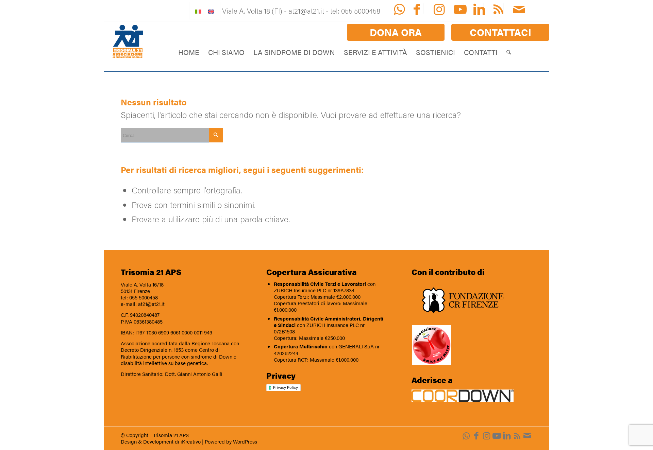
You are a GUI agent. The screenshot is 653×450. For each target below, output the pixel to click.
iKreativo (191, 441)
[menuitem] (396, 32)
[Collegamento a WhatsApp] (466, 435)
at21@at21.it (151, 304)
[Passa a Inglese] (211, 10)
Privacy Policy (285, 387)
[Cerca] (508, 52)
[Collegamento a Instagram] (486, 435)
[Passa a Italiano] (198, 10)
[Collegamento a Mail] (527, 435)
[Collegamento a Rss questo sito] (517, 435)
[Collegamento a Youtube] (496, 435)
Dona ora (396, 32)
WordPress (245, 441)
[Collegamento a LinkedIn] (507, 435)
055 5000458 (143, 297)
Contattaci (500, 32)
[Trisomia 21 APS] (128, 42)
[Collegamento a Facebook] (476, 435)
